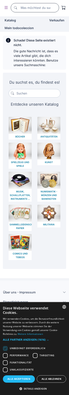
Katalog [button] (10, 20)
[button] (34, 340)
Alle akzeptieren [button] (18, 379)
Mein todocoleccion (19, 28)
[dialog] (34, 348)
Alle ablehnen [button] (51, 379)
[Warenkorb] (63, 7)
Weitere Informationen (30, 334)
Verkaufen (56, 20)
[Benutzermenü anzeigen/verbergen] (5, 8)
